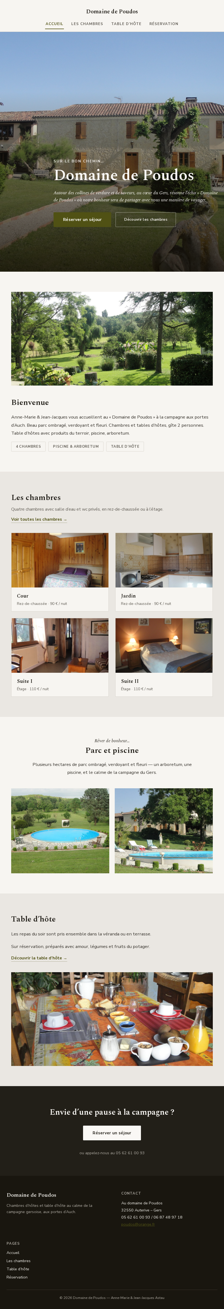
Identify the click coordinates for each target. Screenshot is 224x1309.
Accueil (54, 24)
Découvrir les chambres (145, 219)
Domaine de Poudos (112, 11)
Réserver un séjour (82, 219)
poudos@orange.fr (138, 1224)
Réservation (164, 24)
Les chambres (87, 24)
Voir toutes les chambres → (39, 519)
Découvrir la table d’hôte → (39, 958)
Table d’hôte (126, 24)
